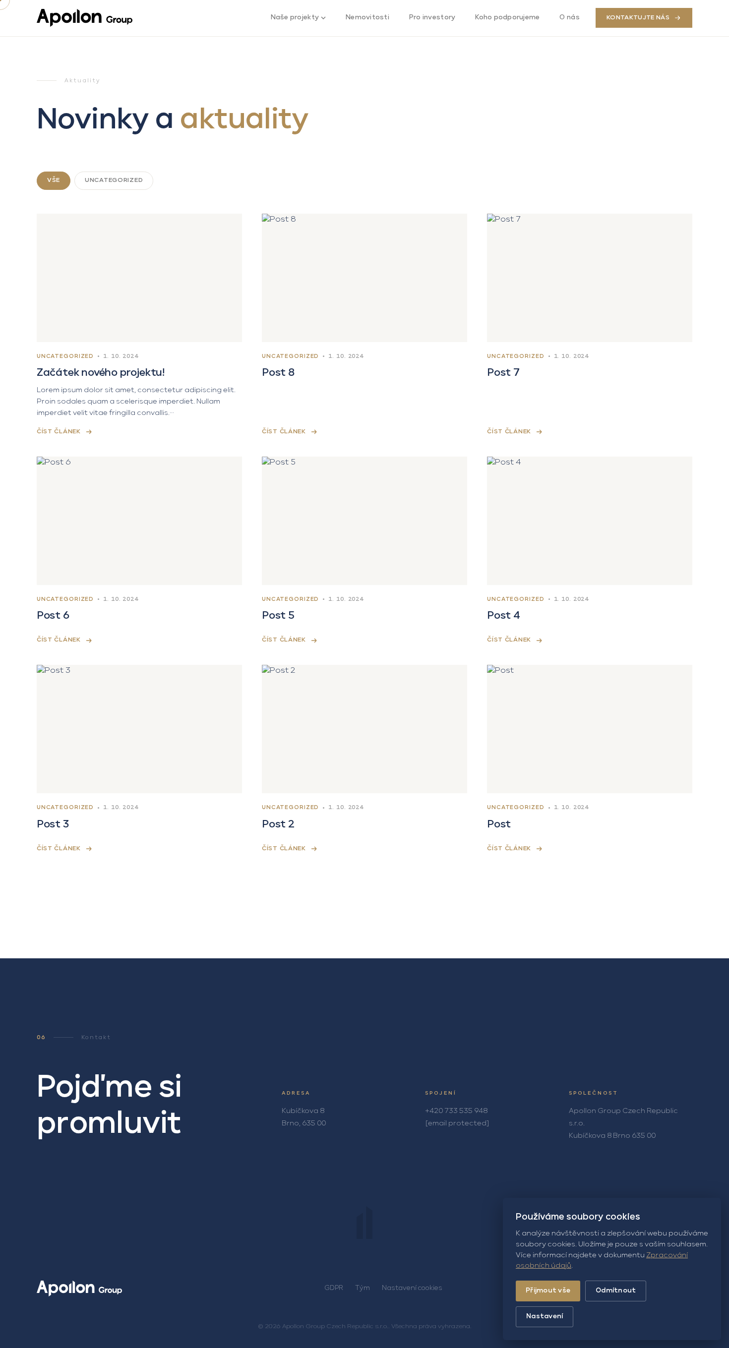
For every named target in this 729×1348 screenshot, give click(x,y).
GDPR (333, 1288)
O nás (569, 17)
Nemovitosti (367, 17)
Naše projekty (295, 17)
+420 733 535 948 (456, 1111)
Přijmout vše (548, 1291)
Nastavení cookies (412, 1288)
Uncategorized (114, 180)
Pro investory (432, 17)
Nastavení (544, 1316)
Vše (53, 180)
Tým (362, 1288)
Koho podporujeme (507, 17)
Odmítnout (616, 1291)
